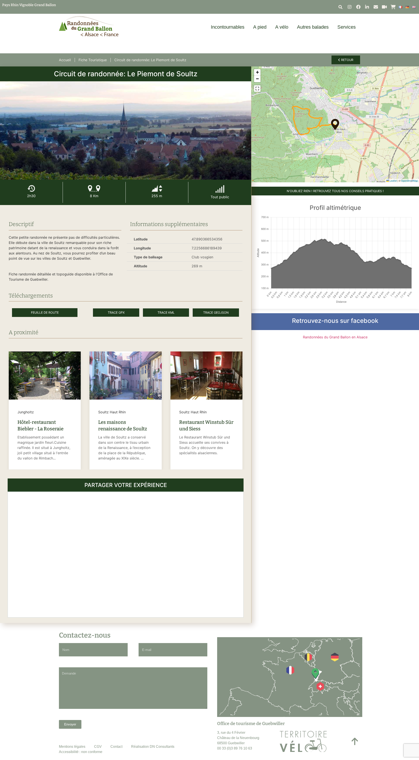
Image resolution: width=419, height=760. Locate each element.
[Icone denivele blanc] (157, 188)
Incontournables (227, 27)
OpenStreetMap (409, 180)
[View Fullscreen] (257, 88)
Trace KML (166, 312)
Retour (346, 60)
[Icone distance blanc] (94, 188)
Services (346, 27)
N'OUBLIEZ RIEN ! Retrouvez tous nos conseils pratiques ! (335, 191)
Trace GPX (116, 312)
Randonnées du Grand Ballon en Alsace (335, 337)
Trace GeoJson (216, 312)
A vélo (281, 27)
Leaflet (393, 180)
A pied (259, 27)
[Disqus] (125, 554)
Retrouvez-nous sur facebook (335, 320)
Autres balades (313, 27)
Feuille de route (45, 312)
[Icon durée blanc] (31, 188)
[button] (340, 6)
